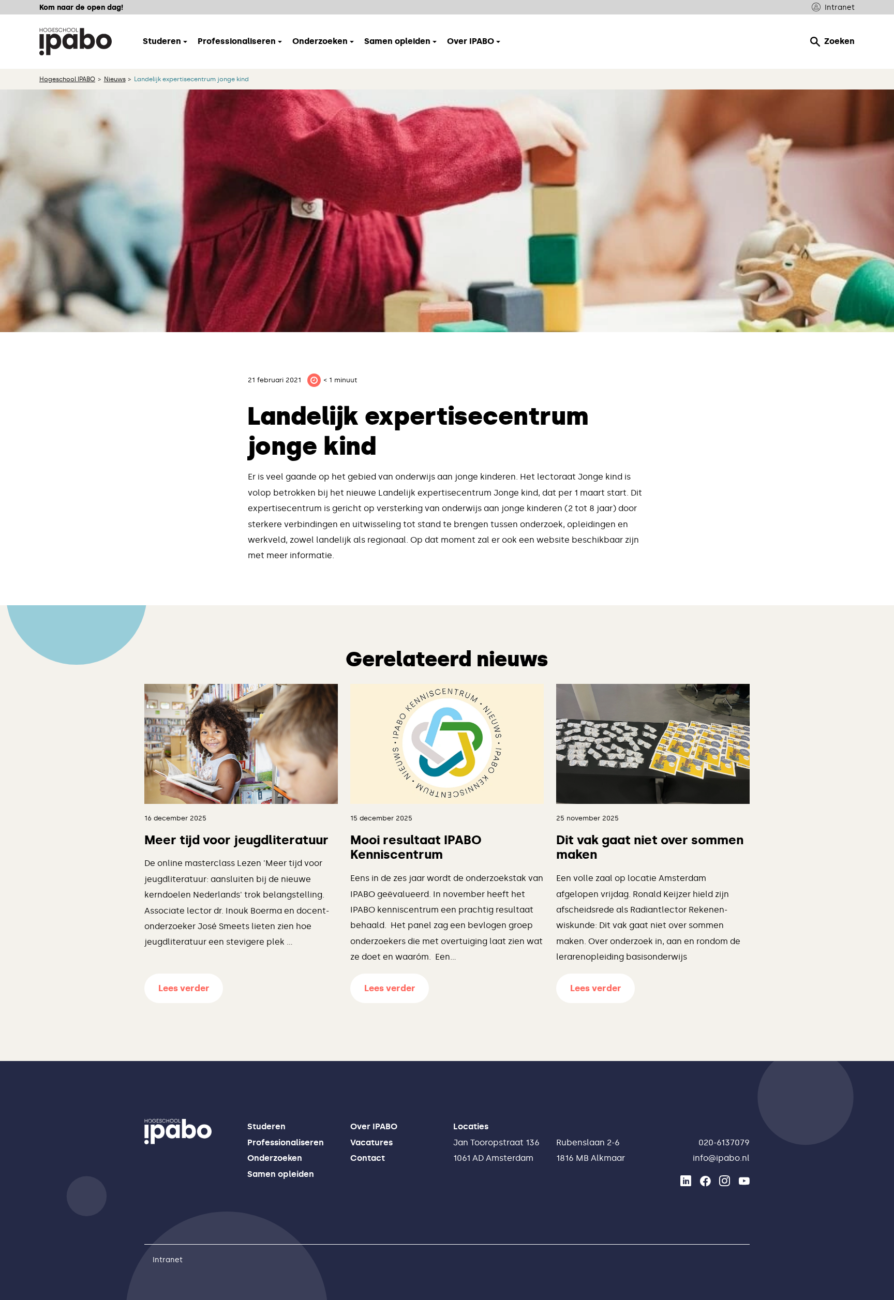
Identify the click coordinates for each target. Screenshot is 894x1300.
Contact (367, 1158)
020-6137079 (724, 1142)
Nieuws (115, 79)
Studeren (266, 1126)
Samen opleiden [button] (397, 41)
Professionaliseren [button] (237, 41)
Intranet (840, 7)
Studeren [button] (162, 41)
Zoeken (839, 41)
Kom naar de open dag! (81, 7)
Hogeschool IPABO (67, 79)
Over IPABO (373, 1126)
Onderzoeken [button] (320, 41)
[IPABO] (75, 41)
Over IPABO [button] (470, 41)
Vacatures (371, 1142)
